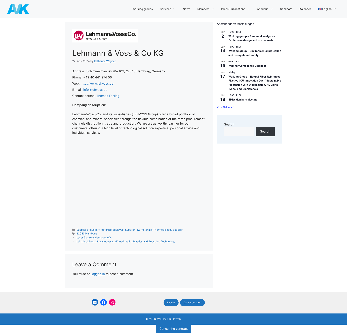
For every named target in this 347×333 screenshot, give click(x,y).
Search (229, 124)
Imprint (171, 302)
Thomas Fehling (107, 96)
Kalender (305, 9)
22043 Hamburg (86, 233)
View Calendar (225, 107)
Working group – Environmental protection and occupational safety (254, 53)
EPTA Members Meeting (243, 99)
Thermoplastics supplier (168, 229)
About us (262, 9)
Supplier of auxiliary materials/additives (100, 229)
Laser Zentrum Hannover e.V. (94, 237)
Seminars (286, 9)
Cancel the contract (173, 328)
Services (165, 9)
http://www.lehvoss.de (97, 83)
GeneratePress (191, 319)
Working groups (142, 9)
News (186, 9)
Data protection (192, 302)
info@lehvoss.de (95, 89)
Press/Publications (233, 9)
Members (203, 9)
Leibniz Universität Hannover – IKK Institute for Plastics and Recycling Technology (125, 241)
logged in (98, 274)
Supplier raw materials (138, 229)
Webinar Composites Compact (247, 65)
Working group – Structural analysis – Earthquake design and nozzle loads (251, 38)
